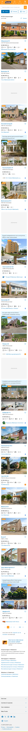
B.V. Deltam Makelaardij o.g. (13, 178)
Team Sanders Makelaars (7, 576)
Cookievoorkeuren (7, 729)
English (6, 721)
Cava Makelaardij (5, 545)
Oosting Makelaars (6, 454)
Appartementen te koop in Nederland (11, 662)
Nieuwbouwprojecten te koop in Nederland (12, 667)
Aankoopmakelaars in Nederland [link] (9, 674)
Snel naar (3, 698)
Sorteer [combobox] (25, 18)
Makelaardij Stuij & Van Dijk (8, 49)
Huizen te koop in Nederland (8, 660)
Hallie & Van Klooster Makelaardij (9, 209)
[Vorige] (5, 627)
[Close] (25, 633)
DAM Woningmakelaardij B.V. (13, 354)
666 (20, 627)
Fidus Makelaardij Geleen (7, 80)
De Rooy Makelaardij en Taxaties (9, 308)
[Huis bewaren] (25, 41)
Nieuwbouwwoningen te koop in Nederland (12, 664)
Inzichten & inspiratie (6, 703)
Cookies (17, 727)
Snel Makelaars (5, 132)
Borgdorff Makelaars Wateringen (14, 277)
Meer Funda (4, 711)
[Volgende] (23, 627)
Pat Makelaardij (5, 484)
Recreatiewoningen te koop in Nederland (12, 669)
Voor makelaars (5, 707)
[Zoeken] (25, 7)
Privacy (3, 727)
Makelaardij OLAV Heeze (12, 621)
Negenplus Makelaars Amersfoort (14, 423)
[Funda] (8, 2)
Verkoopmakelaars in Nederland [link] (9, 676)
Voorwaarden (10, 727)
